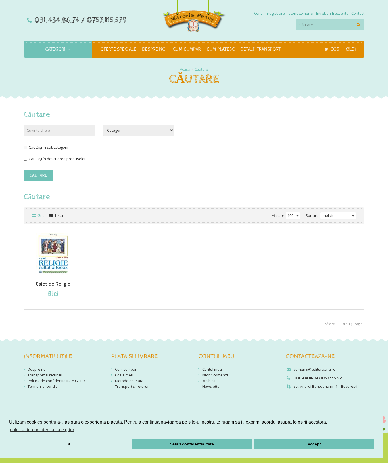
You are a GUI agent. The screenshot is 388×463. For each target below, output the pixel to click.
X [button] (69, 444)
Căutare (201, 69)
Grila (41, 215)
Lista (58, 215)
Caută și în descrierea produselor (57, 158)
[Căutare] (358, 24)
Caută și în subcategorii (48, 147)
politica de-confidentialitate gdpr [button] (42, 429)
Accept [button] (314, 444)
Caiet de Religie (53, 284)
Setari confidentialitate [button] (192, 444)
